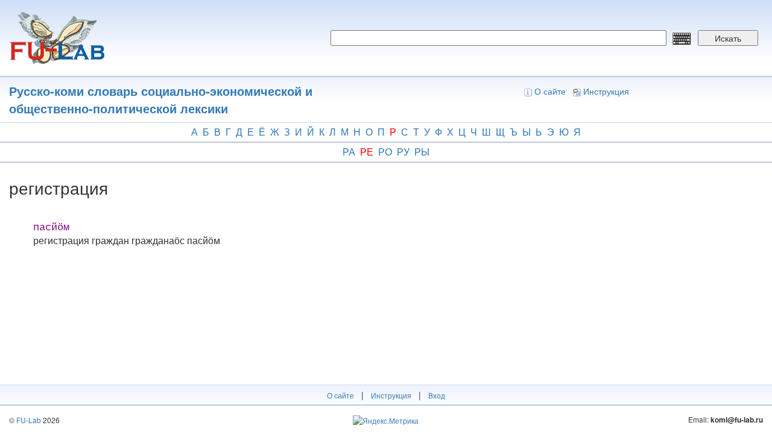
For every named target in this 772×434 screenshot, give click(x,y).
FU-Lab (28, 420)
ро (385, 152)
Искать (728, 38)
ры (421, 152)
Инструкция (606, 91)
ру (403, 152)
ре (366, 152)
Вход (436, 395)
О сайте (550, 91)
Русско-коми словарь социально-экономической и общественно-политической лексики (160, 99)
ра (349, 152)
